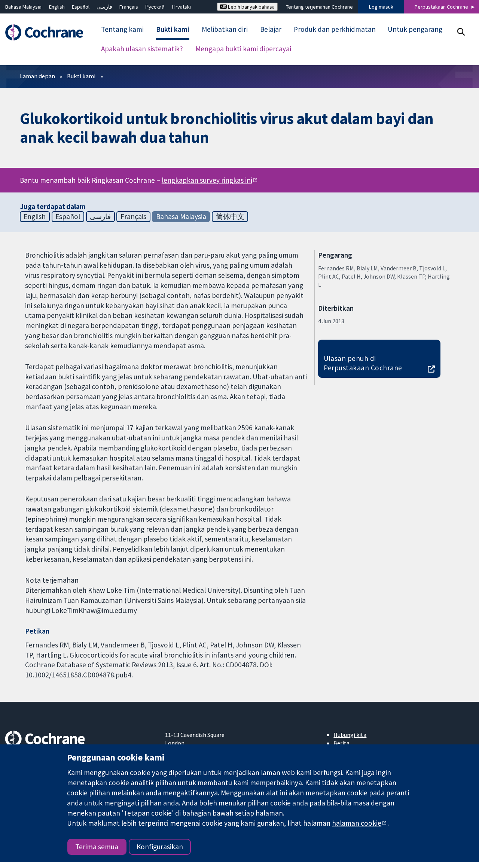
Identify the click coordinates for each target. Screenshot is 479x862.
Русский (155, 6)
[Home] (47, 32)
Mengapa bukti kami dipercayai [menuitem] (243, 48)
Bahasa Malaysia (23, 6)
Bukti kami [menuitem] (172, 29)
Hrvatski (181, 6)
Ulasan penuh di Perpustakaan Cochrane (363, 363)
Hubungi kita (349, 734)
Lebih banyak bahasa (251, 6)
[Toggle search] (460, 31)
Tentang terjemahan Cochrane (319, 6)
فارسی (104, 6)
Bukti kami (81, 76)
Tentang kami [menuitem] (122, 29)
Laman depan (37, 76)
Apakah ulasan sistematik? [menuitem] (142, 48)
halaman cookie (356, 823)
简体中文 (230, 216)
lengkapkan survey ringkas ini (207, 180)
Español (80, 6)
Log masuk (381, 6)
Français (128, 6)
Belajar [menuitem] (270, 29)
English (57, 6)
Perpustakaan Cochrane (441, 6)
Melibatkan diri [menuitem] (225, 29)
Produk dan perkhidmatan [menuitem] (335, 29)
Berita (341, 743)
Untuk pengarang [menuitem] (415, 29)
